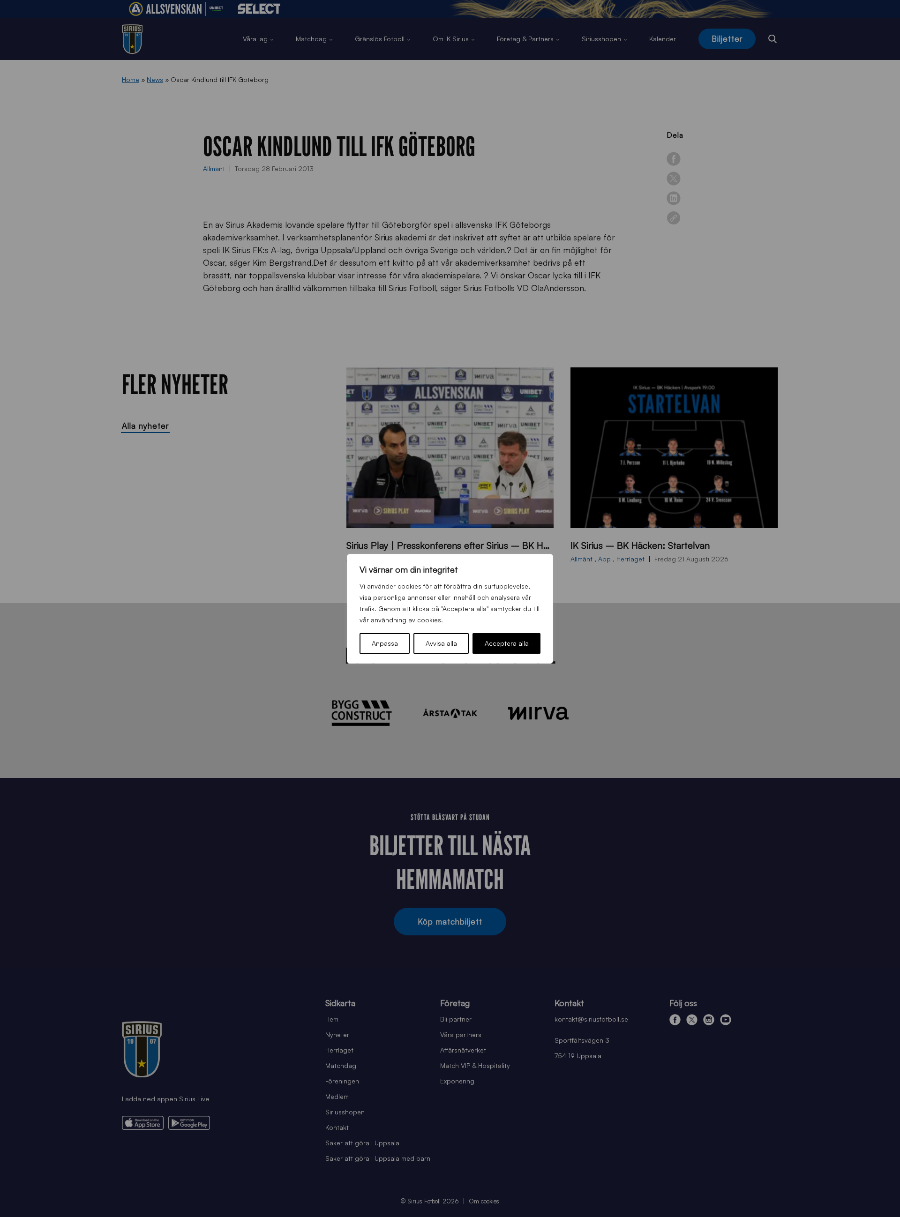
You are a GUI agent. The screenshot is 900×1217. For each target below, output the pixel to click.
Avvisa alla (441, 643)
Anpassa (385, 643)
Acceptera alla (507, 643)
